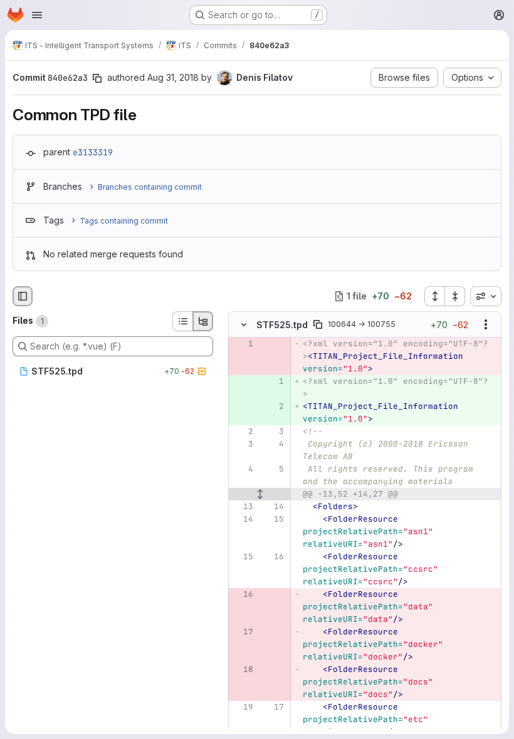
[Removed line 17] (242, 632)
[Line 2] (242, 431)
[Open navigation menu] (37, 15)
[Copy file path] (317, 324)
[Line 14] (273, 506)
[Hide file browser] (23, 296)
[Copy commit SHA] (97, 78)
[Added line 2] (273, 406)
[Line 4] (273, 444)
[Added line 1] (273, 381)
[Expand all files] (434, 296)
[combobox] (485, 296)
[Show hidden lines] (260, 494)
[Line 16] (273, 556)
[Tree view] (203, 321)
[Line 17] (273, 707)
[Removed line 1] (242, 344)
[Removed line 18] (242, 669)
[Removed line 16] (242, 594)
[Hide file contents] (243, 324)
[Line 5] (273, 469)
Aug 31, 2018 (173, 77)
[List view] (182, 321)
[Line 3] (273, 431)
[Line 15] (273, 519)
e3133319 (93, 152)
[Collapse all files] (455, 296)
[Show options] (485, 324)
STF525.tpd (282, 324)
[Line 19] (242, 707)
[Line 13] (242, 506)
